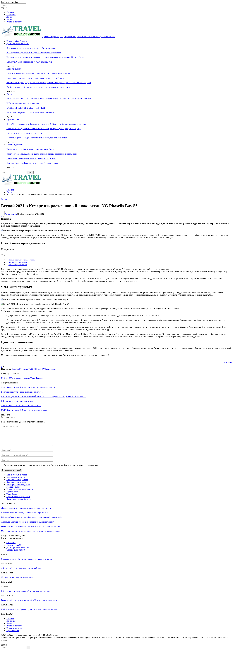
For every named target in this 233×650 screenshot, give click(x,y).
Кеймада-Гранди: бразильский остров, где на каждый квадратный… (32, 517)
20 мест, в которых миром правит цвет (24, 133)
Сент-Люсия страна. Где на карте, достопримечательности (28, 387)
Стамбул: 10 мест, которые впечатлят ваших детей (29, 62)
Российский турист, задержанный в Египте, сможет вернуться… (31, 600)
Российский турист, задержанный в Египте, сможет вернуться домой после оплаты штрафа (48, 82)
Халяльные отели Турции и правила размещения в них (26, 559)
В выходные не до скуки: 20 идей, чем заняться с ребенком (33, 53)
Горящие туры (13, 487)
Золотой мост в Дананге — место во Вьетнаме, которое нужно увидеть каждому (43, 128)
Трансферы (11, 494)
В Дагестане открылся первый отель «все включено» (25, 591)
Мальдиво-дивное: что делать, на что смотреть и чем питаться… (30, 531)
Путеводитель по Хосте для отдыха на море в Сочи (30, 149)
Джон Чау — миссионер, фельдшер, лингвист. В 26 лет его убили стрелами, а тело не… (46, 124)
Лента (9, 17)
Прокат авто (12, 492)
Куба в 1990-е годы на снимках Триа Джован (22, 378)
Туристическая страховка (18, 496)
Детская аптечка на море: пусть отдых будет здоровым (31, 48)
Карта (9, 19)
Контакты (11, 14)
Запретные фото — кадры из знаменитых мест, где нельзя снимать (37, 138)
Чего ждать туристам (17, 262)
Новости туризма (14, 69)
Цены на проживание (17, 264)
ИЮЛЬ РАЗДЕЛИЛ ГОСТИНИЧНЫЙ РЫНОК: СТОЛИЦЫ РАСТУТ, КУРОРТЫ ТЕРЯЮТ (48, 99)
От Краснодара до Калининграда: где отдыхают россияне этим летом (38, 87)
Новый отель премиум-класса (21, 260)
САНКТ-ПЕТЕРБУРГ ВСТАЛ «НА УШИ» (26, 108)
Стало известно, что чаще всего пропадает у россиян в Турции (35, 78)
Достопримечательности (17, 43)
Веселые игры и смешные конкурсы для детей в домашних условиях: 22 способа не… (46, 57)
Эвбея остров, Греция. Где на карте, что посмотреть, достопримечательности (41, 154)
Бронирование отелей (16, 482)
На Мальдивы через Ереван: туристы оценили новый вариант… (30, 609)
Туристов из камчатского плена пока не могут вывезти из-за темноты (38, 73)
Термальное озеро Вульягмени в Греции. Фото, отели (31, 158)
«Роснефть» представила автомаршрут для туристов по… (27, 508)
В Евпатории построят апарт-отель (22, 103)
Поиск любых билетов (16, 41)
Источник (227, 362)
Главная (10, 12)
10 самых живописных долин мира (17, 577)
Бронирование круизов (17, 479)
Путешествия (12, 119)
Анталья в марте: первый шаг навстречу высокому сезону (27, 522)
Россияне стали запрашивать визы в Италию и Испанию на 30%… (32, 526)
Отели (9, 94)
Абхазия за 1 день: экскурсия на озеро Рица (21, 568)
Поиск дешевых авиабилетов (19, 489)
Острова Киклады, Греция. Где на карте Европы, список (32, 163)
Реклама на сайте (14, 22)
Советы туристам (14, 145)
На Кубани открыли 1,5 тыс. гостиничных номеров (30, 112)
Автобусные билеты (15, 477)
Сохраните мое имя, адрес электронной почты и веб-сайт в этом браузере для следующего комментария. (52, 465)
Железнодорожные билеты (18, 499)
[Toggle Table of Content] (3, 255)
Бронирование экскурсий (18, 484)
